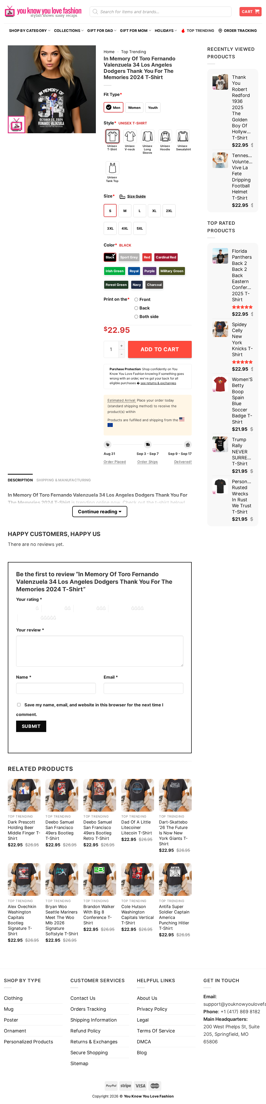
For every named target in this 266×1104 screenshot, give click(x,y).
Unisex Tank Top (112, 178)
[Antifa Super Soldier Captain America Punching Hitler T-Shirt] (175, 879)
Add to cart (160, 349)
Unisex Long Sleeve (147, 149)
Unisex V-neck (130, 147)
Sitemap (79, 1063)
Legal (143, 1020)
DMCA (144, 1041)
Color (110, 245)
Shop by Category (28, 31)
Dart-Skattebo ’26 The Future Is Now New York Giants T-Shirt (173, 832)
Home (109, 51)
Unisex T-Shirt (112, 147)
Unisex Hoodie (165, 147)
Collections (67, 31)
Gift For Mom (134, 31)
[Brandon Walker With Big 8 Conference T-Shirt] (99, 879)
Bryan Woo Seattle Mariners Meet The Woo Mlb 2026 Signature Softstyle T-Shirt (61, 920)
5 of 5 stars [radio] (29, 618)
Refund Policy (85, 1030)
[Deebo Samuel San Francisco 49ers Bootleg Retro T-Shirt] (99, 795)
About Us (147, 998)
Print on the (117, 299)
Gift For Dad (100, 31)
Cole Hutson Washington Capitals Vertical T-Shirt (137, 914)
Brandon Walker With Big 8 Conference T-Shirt (99, 914)
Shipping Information (93, 1020)
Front (144, 299)
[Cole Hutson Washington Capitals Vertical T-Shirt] (137, 879)
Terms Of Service (156, 1030)
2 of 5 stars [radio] (53, 608)
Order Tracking (240, 31)
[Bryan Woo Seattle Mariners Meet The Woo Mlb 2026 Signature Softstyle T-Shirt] (61, 879)
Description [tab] (20, 480)
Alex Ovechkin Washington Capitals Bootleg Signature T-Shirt (22, 920)
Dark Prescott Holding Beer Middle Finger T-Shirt (24, 830)
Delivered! (183, 462)
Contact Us (82, 998)
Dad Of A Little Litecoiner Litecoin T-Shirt (136, 827)
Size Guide (136, 196)
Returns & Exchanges (93, 1041)
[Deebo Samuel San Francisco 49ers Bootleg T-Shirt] (61, 795)
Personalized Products (28, 1041)
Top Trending (200, 31)
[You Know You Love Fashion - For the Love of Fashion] (43, 11)
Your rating (29, 599)
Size (109, 196)
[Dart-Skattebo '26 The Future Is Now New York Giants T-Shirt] (175, 795)
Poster (11, 1020)
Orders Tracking (88, 1009)
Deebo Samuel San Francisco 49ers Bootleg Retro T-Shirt (97, 830)
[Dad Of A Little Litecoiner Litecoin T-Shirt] (137, 795)
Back (144, 308)
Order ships (147, 462)
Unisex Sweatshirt (183, 147)
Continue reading (97, 511)
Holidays (164, 31)
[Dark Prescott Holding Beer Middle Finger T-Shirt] (24, 795)
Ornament (15, 1030)
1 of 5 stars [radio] (25, 608)
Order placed (115, 462)
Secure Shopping (89, 1052)
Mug (9, 1009)
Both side (149, 316)
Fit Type (113, 94)
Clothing (13, 998)
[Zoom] (15, 126)
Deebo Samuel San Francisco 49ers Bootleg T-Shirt (59, 830)
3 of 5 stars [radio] (85, 608)
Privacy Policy (152, 1009)
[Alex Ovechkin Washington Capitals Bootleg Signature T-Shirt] (24, 879)
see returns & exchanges (158, 383)
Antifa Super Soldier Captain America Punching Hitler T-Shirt (174, 917)
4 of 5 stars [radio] (119, 608)
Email (111, 677)
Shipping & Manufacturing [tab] (63, 480)
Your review (30, 629)
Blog (142, 1052)
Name (23, 677)
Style (110, 122)
